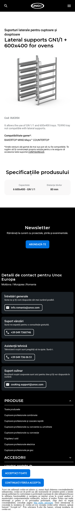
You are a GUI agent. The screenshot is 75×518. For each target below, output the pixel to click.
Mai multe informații (43, 502)
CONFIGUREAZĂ (36, 152)
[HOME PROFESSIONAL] (37, 5)
